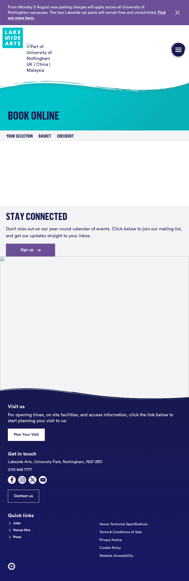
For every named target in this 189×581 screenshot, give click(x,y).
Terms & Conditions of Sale (120, 532)
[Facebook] (12, 480)
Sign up (26, 250)
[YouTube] (43, 480)
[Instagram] (22, 480)
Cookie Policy (110, 548)
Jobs (17, 523)
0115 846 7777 (20, 470)
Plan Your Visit (26, 434)
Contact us (23, 496)
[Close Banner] (177, 12)
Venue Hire (22, 530)
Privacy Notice (110, 540)
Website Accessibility (116, 556)
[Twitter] (32, 480)
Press (17, 537)
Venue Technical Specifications (123, 524)
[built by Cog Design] (11, 566)
